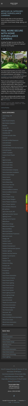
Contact (24, 379)
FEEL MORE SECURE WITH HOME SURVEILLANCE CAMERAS (12, 34)
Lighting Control (7, 344)
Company (8, 369)
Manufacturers (13, 379)
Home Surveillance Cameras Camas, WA (12, 103)
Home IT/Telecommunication (12, 376)
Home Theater (6, 339)
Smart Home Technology (9, 354)
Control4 (5, 334)
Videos (21, 376)
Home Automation (8, 336)
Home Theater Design (8, 342)
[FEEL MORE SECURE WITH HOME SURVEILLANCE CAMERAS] (14, 59)
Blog (20, 379)
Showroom (20, 369)
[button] (2, 4)
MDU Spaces (18, 371)
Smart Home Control (8, 352)
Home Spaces (10, 371)
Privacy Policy (16, 381)
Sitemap (10, 381)
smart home (6, 100)
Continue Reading (5, 108)
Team (25, 369)
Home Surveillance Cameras (13, 104)
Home (2, 369)
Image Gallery (5, 379)
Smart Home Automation (9, 349)
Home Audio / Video (21, 374)
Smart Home (6, 347)
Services (14, 369)
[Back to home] (14, 4)
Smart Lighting (6, 357)
